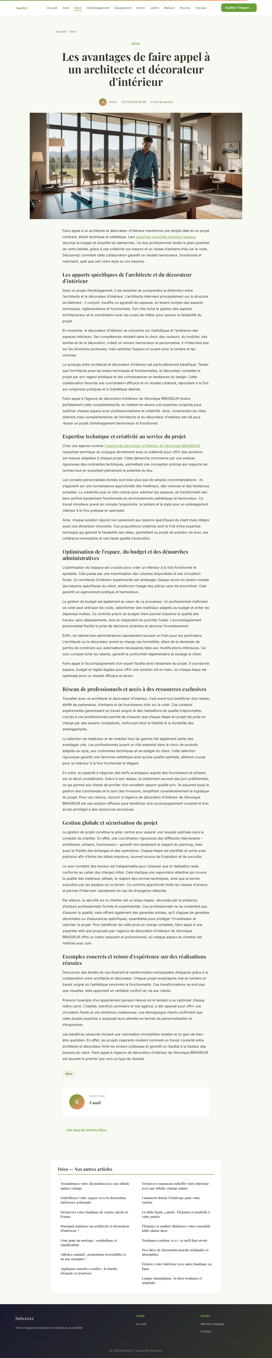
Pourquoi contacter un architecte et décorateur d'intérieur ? (95, 1228)
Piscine (185, 7)
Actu (66, 7)
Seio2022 (24, 1318)
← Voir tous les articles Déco (84, 1130)
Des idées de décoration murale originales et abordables (175, 1252)
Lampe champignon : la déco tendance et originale (172, 1280)
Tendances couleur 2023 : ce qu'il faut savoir (174, 1240)
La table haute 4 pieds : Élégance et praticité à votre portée (176, 1214)
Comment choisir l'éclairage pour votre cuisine (171, 1200)
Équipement (123, 7)
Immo (141, 7)
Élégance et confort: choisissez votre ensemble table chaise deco (176, 1228)
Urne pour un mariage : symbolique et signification (89, 1242)
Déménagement (98, 7)
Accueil (52, 7)
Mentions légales (212, 1324)
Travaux (201, 7)
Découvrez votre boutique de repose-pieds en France (94, 1214)
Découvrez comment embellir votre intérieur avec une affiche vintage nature (175, 1185)
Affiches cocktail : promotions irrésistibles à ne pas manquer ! (93, 1256)
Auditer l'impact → (239, 7)
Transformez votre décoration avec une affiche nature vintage (95, 1185)
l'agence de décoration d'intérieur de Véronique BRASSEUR (152, 446)
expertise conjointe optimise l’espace (165, 237)
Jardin (154, 7)
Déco (78, 7)
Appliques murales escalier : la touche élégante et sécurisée (89, 1271)
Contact (206, 1331)
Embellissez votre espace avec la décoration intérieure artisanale (93, 1200)
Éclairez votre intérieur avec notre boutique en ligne (176, 1266)
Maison (169, 7)
